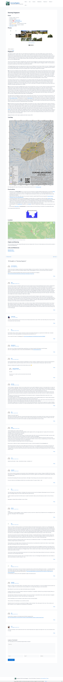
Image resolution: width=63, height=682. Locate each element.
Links (25, 5)
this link (29, 204)
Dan (11, 329)
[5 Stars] (16, 23)
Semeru (9, 109)
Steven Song (13, 316)
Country (34, 1)
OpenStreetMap (50, 238)
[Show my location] (54, 223)
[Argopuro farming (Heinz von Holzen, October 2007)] (44, 32)
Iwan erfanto (13, 345)
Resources (45, 1)
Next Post (55, 256)
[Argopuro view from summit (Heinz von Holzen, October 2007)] (34, 35)
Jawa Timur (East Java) (18, 21)
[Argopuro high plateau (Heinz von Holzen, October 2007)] (50, 32)
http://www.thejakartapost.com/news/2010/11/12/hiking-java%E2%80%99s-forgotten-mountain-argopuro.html (26, 617)
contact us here (50, 198)
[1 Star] (12, 23)
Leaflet (46, 238)
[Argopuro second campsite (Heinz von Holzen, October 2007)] (18, 35)
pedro (12, 427)
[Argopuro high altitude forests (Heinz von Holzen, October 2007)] (23, 35)
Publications (39, 1)
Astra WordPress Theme (44, 678)
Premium (50, 1)
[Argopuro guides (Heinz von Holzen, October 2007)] (39, 35)
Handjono (12, 582)
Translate (13, 50)
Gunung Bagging (14, 3)
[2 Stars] (13, 23)
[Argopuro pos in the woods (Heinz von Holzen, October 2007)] (12, 35)
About (26, 1)
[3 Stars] (14, 23)
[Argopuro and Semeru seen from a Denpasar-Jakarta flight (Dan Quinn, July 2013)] (12, 32)
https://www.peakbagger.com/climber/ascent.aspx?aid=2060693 (34, 336)
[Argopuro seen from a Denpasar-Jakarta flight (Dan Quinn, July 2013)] (18, 32)
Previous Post (8, 256)
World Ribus (11, 25)
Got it (46, 681)
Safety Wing (17, 206)
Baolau (54, 191)
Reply (54, 276)
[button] (30, 1)
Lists (29, 1)
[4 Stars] (15, 23)
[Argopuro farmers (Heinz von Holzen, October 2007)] (34, 32)
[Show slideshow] (31, 42)
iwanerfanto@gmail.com (37, 349)
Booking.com (20, 204)
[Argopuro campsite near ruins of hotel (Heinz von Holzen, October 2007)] (23, 32)
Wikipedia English (11, 249)
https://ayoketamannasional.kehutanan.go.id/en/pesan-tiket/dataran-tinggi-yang (21, 273)
